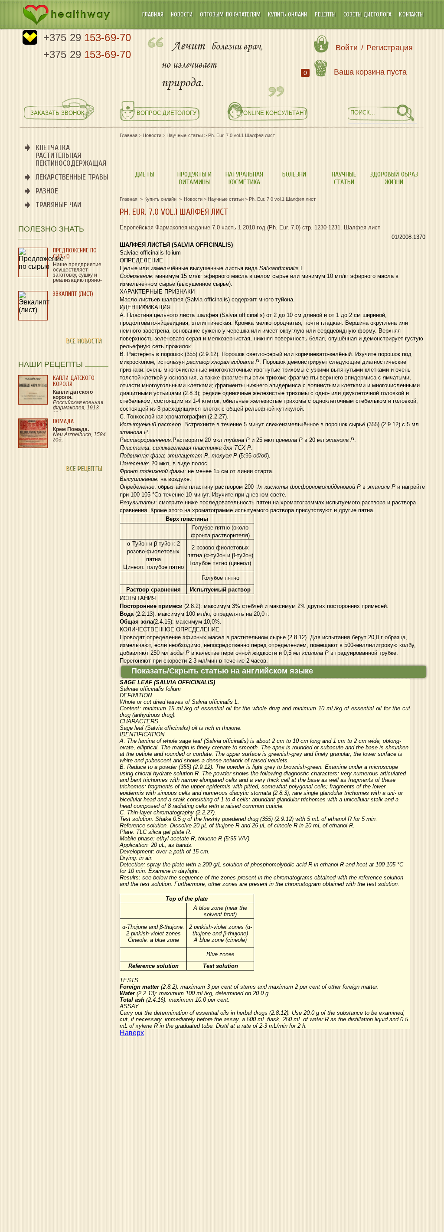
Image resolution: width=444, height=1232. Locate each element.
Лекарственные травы (72, 177)
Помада (63, 421)
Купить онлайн (288, 14)
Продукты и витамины (194, 178)
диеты (144, 174)
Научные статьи (344, 178)
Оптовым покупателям (231, 14)
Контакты (411, 14)
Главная (153, 14)
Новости (182, 14)
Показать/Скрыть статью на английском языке (222, 671)
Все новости (83, 341)
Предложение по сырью (75, 253)
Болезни (294, 174)
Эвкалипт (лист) (73, 293)
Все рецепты (84, 468)
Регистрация (389, 47)
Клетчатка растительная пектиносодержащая (71, 155)
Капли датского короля (74, 381)
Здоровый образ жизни (394, 178)
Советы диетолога (368, 14)
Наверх (132, 1032)
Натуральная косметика (244, 178)
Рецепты (326, 14)
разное (47, 191)
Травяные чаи (58, 204)
